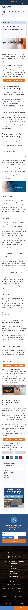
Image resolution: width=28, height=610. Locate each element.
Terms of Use (21, 596)
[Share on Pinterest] (20, 457)
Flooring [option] (6, 474)
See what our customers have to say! (14, 3)
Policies (9, 596)
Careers (14, 568)
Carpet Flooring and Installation (13, 584)
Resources (14, 573)
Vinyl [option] (5, 480)
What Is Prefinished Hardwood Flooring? (12, 26)
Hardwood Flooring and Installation (14, 592)
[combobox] (14, 473)
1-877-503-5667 (15, 549)
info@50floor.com (15, 553)
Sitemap (4, 596)
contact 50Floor (9, 447)
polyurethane (7, 99)
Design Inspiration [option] (9, 472)
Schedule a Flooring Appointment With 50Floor (13, 32)
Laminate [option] (6, 477)
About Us (14, 566)
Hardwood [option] (7, 475)
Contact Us (14, 571)
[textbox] (14, 468)
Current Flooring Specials (14, 561)
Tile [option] (5, 479)
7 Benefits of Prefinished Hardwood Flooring (13, 29)
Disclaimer (14, 596)
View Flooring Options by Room (13, 80)
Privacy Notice (13, 600)
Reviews (14, 563)
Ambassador (14, 576)
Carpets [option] (6, 470)
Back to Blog (5, 14)
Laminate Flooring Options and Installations (13, 588)
